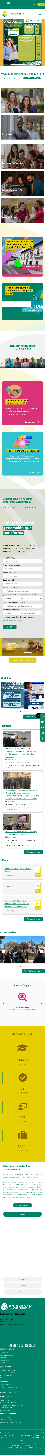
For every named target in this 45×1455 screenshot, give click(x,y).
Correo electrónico (9, 573)
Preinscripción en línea (8, 1370)
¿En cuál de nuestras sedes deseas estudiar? (19, 595)
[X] (18, 1345)
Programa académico (11, 610)
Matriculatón (9, 886)
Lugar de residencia (10, 580)
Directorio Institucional (8, 1390)
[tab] (22, 1214)
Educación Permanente (12, 163)
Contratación (5, 1410)
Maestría (3, 1358)
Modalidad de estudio (11, 587)
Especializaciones (6, 1355)
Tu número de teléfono (11, 565)
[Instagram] (14, 1345)
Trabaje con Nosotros (8, 1392)
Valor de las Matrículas (8, 1373)
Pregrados (4, 1353)
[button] (8, 3)
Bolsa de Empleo (22, 1007)
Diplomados (4, 1360)
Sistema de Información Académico (13, 1378)
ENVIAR (10, 627)
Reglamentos (5, 1400)
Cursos (2, 1363)
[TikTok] (22, 1345)
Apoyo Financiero (6, 1375)
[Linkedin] (26, 1345)
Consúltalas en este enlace (12, 620)
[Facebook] (10, 1345)
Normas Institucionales (8, 1403)
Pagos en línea (5, 1385)
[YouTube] (30, 1345)
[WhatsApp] (34, 1345)
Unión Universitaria (7, 1408)
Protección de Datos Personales (11, 1405)
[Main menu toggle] (40, 13)
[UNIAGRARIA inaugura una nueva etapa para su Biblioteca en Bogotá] (17, 822)
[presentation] (4, 697)
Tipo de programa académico (14, 602)
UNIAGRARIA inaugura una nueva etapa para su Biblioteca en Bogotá (21, 833)
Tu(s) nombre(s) (9, 558)
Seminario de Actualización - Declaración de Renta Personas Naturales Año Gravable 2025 (16, 904)
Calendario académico (8, 1387)
